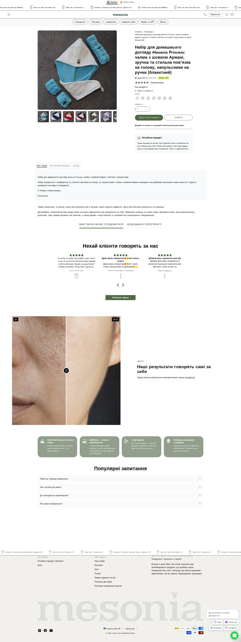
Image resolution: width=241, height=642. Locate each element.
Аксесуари (148, 31)
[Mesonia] (120, 14)
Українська (130, 628)
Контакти (99, 565)
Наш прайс (100, 561)
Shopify (132, 633)
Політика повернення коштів (108, 585)
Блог (40, 565)
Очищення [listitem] (80, 21)
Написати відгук (157, 82)
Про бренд (43, 556)
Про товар (42, 165)
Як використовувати (60, 165)
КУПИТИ (179, 117)
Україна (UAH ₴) (113, 628)
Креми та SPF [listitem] (147, 21)
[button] (226, 14)
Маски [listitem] (163, 21)
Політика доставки (103, 581)
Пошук (98, 573)
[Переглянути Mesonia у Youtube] (51, 630)
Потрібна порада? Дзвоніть (51, 561)
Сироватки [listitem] (111, 21)
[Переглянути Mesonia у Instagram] (39, 630)
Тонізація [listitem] (95, 21)
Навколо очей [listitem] (128, 21)
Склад (76, 165)
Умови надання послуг (105, 577)
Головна (138, 31)
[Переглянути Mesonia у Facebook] (45, 630)
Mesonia (115, 633)
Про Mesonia (100, 556)
